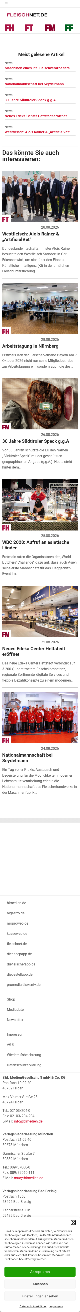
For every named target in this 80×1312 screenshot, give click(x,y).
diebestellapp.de (19, 974)
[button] (73, 1222)
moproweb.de (17, 923)
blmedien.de (16, 903)
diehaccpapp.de (19, 954)
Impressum (56, 1306)
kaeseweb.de (17, 933)
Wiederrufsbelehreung (24, 1055)
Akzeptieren (40, 1272)
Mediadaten (16, 1009)
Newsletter (15, 1020)
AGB (10, 1045)
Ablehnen (40, 1284)
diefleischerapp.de (21, 964)
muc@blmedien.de (28, 1178)
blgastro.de (15, 913)
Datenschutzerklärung (33, 1306)
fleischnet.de (17, 944)
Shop (11, 999)
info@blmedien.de (28, 1121)
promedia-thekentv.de (23, 985)
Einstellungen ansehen (40, 1296)
